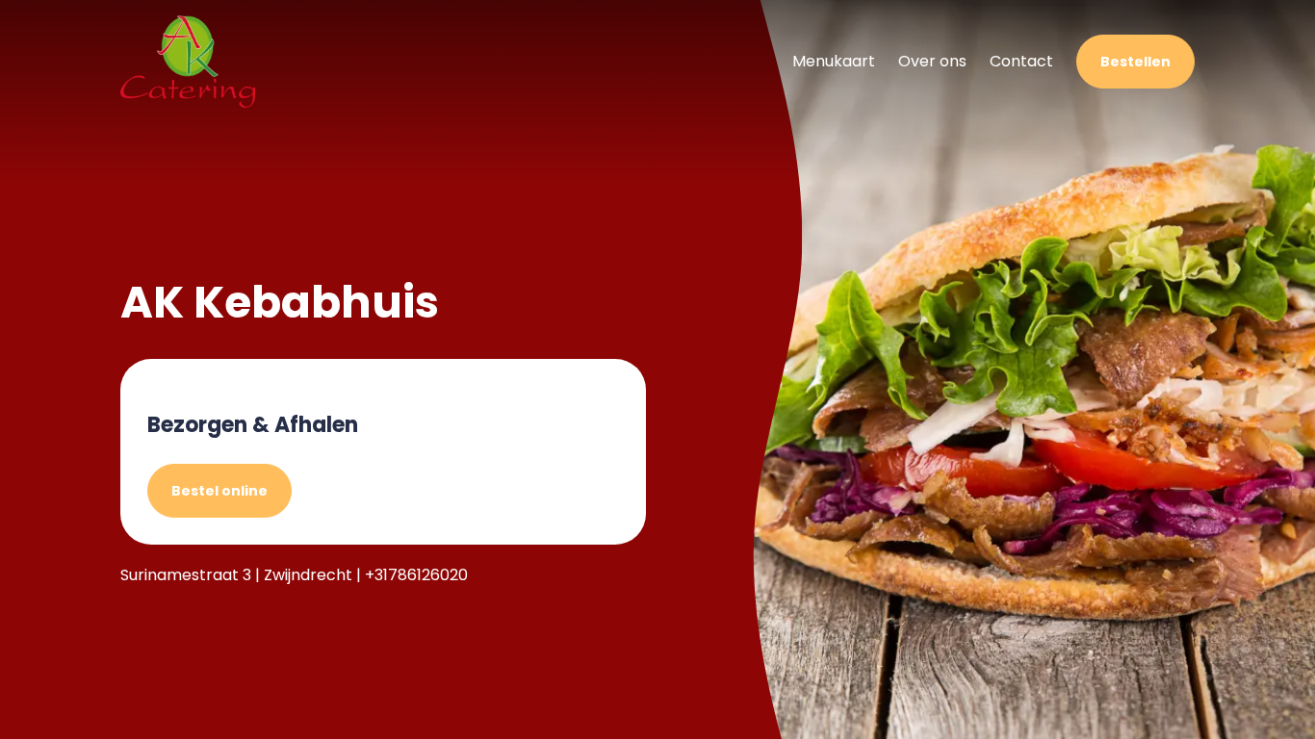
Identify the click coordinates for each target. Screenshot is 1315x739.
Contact (1021, 61)
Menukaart (833, 61)
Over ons (932, 61)
